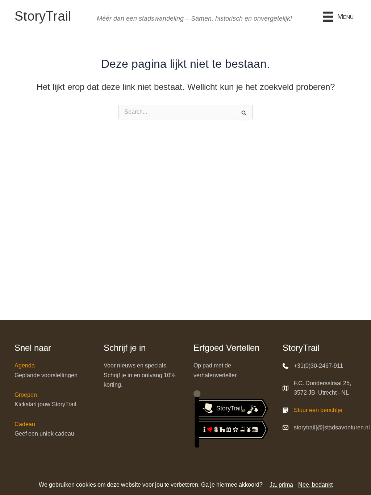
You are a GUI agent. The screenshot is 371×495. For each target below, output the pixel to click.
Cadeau (24, 424)
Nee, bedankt (315, 485)
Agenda (24, 365)
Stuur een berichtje (318, 410)
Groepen (25, 395)
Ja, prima (281, 485)
